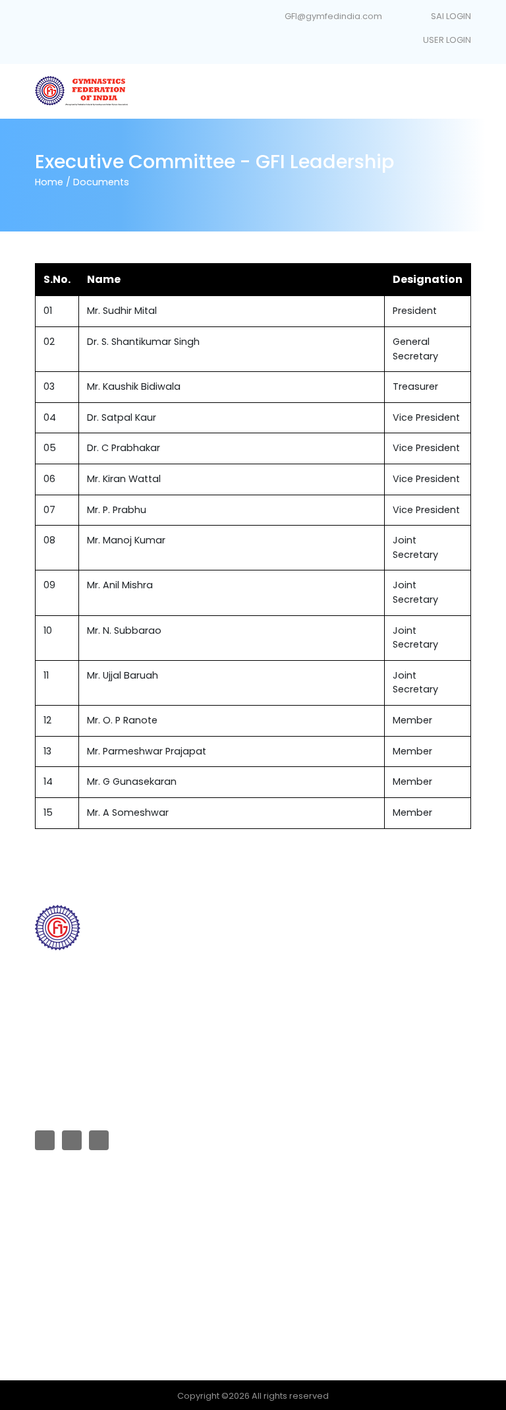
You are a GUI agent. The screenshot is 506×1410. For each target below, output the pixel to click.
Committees (289, 1002)
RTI (269, 958)
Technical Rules (68, 1232)
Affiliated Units (293, 980)
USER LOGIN (446, 40)
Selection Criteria (72, 1276)
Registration (60, 1320)
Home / (52, 182)
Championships (297, 1023)
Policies (51, 1298)
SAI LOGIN (450, 16)
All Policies (57, 1254)
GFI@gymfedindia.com (333, 16)
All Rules (52, 1210)
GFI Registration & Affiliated (320, 936)
